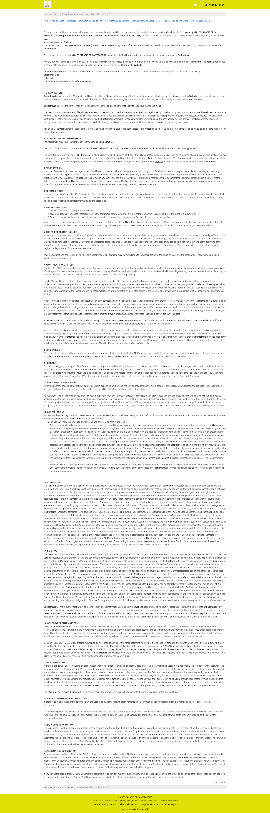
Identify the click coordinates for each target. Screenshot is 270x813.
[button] (197, 4)
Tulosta (221, 782)
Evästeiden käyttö (168, 804)
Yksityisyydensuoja (148, 804)
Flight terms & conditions (117, 21)
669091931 (153, 801)
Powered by (135, 809)
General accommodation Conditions (84, 21)
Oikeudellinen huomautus (104, 804)
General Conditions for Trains (146, 21)
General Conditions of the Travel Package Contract (188, 21)
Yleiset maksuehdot (54, 21)
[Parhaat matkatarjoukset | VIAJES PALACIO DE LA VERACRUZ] (47, 4)
